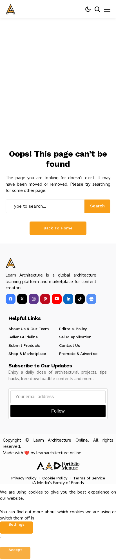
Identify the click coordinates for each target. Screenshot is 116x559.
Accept (15, 549)
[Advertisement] (58, 79)
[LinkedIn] (68, 299)
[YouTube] (57, 299)
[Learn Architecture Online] (10, 9)
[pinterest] (45, 299)
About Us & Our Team (28, 328)
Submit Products (24, 345)
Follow (58, 411)
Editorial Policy (73, 328)
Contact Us (69, 345)
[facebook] (10, 299)
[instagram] (34, 299)
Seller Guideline (22, 337)
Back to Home (58, 228)
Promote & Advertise (78, 353)
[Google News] (91, 299)
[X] (22, 299)
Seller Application (75, 337)
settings (16, 524)
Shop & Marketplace (27, 353)
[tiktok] (80, 299)
